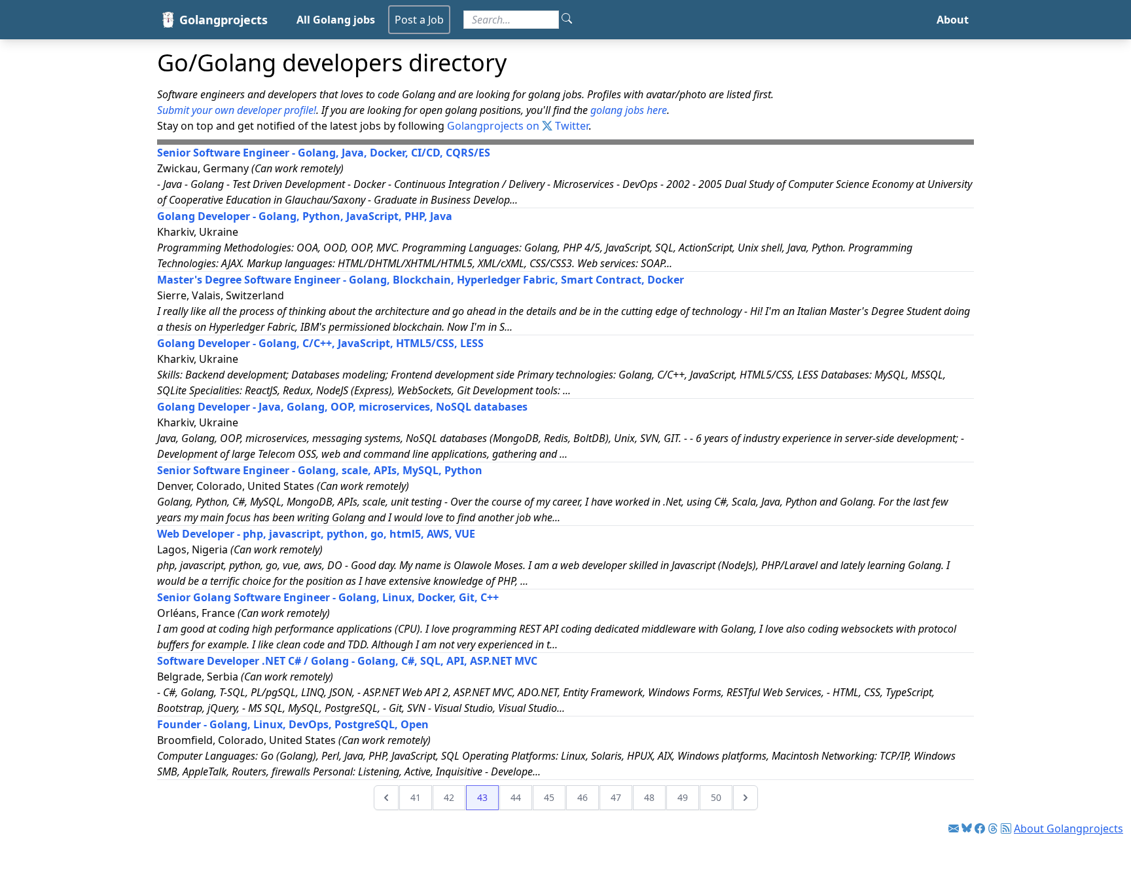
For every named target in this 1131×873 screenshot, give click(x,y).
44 (516, 797)
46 (582, 797)
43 (482, 797)
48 (649, 797)
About (953, 19)
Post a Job (419, 19)
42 (449, 797)
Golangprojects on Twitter (517, 126)
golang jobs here (628, 110)
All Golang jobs (335, 19)
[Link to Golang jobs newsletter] (953, 828)
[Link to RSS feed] (1006, 828)
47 (616, 797)
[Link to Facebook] (980, 828)
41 (415, 797)
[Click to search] (567, 19)
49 (682, 797)
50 (716, 797)
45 (549, 797)
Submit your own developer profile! (236, 110)
